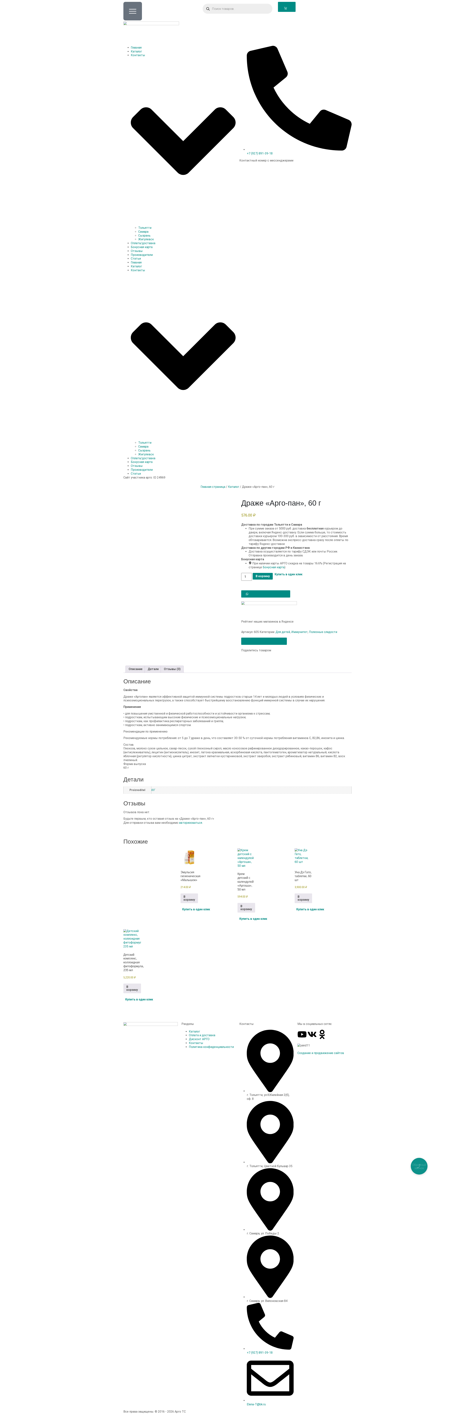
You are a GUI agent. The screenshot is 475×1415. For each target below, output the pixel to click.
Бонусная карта (142, 247)
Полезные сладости (323, 632)
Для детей (283, 632)
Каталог (136, 51)
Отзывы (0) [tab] (172, 669)
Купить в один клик (288, 574)
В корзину (263, 576)
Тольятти (144, 228)
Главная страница (213, 487)
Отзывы (137, 251)
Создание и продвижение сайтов (320, 1053)
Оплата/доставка (143, 243)
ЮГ (153, 790)
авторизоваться (190, 822)
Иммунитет (299, 632)
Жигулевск (146, 239)
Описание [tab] (135, 669)
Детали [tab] (153, 669)
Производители (142, 255)
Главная (136, 47)
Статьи (136, 258)
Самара (143, 231)
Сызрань (144, 235)
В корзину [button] (189, 898)
